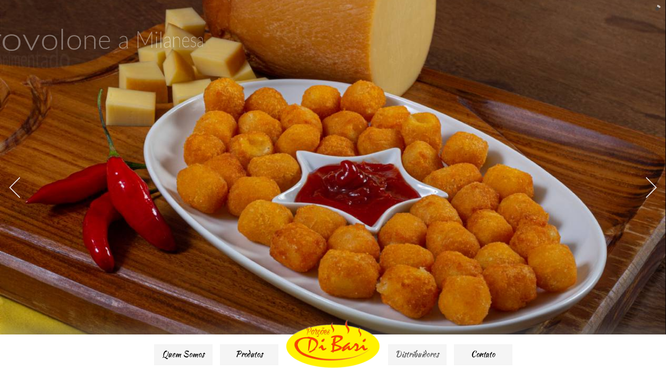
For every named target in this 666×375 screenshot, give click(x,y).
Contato (483, 354)
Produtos (249, 354)
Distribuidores (417, 354)
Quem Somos (183, 354)
